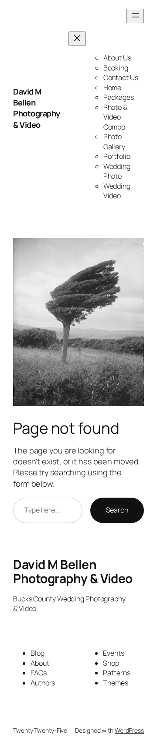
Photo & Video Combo (115, 117)
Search (117, 510)
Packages (118, 97)
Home (112, 87)
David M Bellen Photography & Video (36, 108)
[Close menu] (77, 39)
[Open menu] (135, 16)
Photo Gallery (114, 141)
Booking (115, 68)
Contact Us (120, 77)
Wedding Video (116, 191)
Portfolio (116, 156)
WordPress (129, 730)
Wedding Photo (116, 171)
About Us (117, 58)
